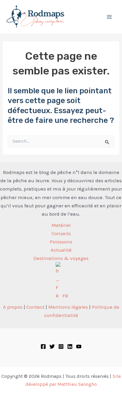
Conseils (61, 233)
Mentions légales (68, 307)
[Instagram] (61, 346)
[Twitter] (52, 346)
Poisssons (61, 242)
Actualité (61, 250)
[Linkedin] (70, 346)
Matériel (61, 225)
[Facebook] (43, 346)
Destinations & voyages (61, 258)
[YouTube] (78, 346)
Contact (35, 307)
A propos (13, 307)
